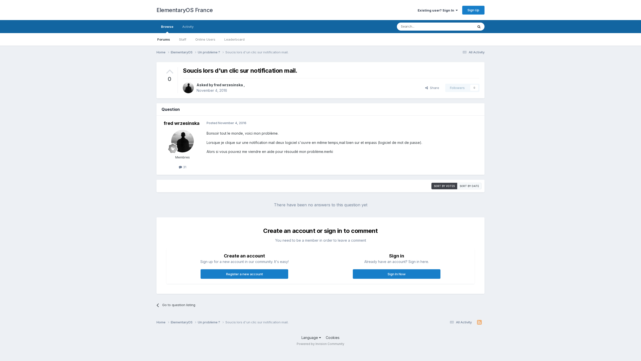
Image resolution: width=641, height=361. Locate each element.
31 (184, 167)
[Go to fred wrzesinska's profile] (188, 87)
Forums (163, 39)
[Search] (479, 27)
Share (433, 88)
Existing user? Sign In (437, 10)
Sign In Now (397, 274)
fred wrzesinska (229, 85)
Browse (167, 27)
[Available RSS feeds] (479, 322)
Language (310, 337)
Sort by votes (444, 186)
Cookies (333, 337)
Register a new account (244, 274)
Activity (188, 27)
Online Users (205, 39)
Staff (182, 39)
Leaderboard (234, 39)
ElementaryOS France (184, 10)
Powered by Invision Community (320, 344)
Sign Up (473, 10)
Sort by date (469, 186)
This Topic (459, 26)
